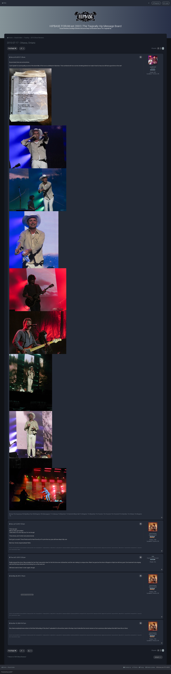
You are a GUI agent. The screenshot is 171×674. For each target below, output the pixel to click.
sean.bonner (153, 533)
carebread (153, 67)
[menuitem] (4, 3)
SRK (153, 556)
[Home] (85, 16)
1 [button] (160, 48)
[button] (158, 48)
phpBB (10, 672)
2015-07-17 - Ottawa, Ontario (21, 43)
